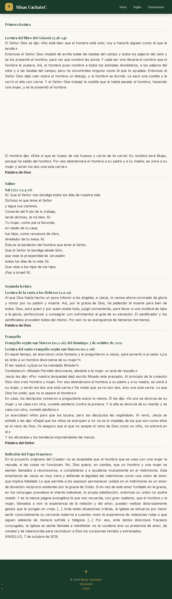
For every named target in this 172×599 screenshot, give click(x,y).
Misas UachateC (31, 7)
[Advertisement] (86, 121)
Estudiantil (86, 584)
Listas (86, 588)
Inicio (123, 7)
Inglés (137, 7)
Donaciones (156, 7)
